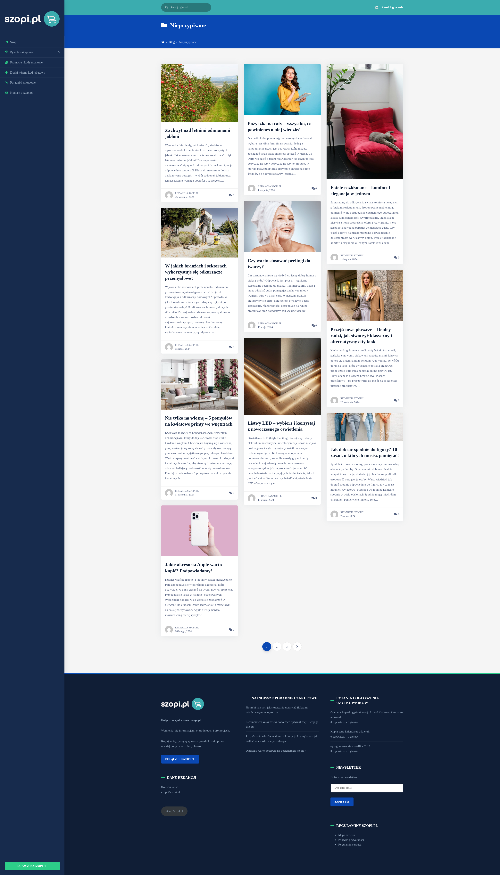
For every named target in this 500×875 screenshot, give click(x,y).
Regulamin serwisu (350, 844)
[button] (386, 7)
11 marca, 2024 (266, 500)
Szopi (13, 42)
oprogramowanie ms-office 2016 (350, 746)
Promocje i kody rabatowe (26, 62)
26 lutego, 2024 (183, 631)
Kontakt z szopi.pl (21, 92)
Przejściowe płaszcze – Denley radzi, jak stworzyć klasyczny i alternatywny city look (361, 335)
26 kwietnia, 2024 (350, 402)
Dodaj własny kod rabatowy (27, 72)
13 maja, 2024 (265, 327)
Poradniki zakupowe (23, 82)
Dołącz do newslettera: (344, 777)
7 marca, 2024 (347, 516)
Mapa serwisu (346, 835)
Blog (172, 42)
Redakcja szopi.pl (187, 193)
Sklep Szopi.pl (174, 811)
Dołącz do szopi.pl (32, 865)
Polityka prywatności (351, 839)
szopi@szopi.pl (170, 792)
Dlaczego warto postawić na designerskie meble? (276, 750)
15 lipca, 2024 (182, 349)
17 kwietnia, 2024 (184, 494)
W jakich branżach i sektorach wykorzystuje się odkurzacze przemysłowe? (196, 272)
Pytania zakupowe (21, 52)
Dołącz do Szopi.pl (180, 759)
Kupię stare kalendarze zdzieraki (350, 731)
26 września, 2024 (184, 197)
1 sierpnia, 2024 (266, 190)
